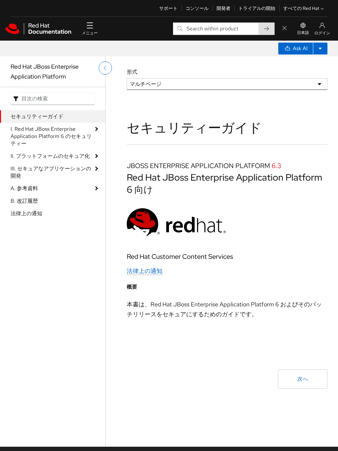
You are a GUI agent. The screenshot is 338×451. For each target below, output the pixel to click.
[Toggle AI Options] (320, 48)
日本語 (303, 32)
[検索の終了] (284, 28)
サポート (168, 8)
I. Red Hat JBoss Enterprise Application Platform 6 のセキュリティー (51, 136)
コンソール (197, 8)
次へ (302, 378)
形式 (132, 71)
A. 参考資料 (24, 188)
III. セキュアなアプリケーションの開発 (51, 172)
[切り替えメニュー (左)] (105, 68)
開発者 (223, 8)
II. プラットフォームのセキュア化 (50, 156)
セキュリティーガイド (37, 116)
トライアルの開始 (256, 8)
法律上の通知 (26, 213)
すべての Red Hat (301, 8)
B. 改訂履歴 (24, 200)
